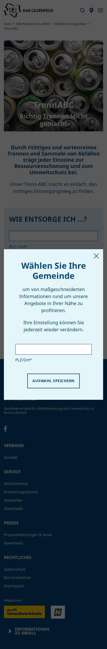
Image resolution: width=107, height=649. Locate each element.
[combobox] (53, 349)
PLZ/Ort (23, 359)
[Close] (96, 256)
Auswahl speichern (53, 380)
